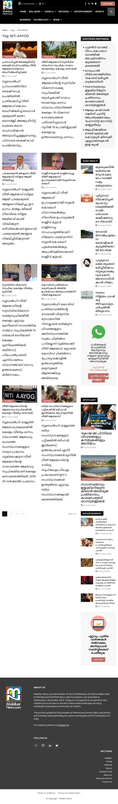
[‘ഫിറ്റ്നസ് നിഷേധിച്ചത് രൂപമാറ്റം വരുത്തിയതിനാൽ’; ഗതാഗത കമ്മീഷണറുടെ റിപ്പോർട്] (87, 198)
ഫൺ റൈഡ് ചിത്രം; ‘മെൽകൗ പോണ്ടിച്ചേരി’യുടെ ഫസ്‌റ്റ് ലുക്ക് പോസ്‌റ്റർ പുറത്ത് (105, 545)
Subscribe (107, 3)
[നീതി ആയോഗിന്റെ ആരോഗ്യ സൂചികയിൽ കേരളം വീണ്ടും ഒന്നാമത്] (19, 394)
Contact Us (63, 725)
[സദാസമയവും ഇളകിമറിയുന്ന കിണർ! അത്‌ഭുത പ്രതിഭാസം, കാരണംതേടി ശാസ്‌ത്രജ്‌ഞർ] (98, 468)
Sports (99, 11)
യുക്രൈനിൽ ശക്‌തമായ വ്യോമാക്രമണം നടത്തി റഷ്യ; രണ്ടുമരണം (104, 176)
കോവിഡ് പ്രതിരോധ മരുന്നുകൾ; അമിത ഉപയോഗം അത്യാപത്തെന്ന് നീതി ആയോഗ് (58, 290)
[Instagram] (89, 4)
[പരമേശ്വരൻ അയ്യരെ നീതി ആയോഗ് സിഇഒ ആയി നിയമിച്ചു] (19, 161)
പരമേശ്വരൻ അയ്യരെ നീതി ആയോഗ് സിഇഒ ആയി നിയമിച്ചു (19, 176)
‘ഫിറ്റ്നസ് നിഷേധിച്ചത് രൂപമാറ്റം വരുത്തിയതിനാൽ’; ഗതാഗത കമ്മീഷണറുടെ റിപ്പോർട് (104, 209)
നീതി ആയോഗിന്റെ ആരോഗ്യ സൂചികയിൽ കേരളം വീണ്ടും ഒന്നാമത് (17, 409)
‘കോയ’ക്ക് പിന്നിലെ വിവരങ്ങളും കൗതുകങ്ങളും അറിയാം (96, 438)
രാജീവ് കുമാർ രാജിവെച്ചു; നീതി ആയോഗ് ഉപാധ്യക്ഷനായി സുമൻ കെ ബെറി (58, 178)
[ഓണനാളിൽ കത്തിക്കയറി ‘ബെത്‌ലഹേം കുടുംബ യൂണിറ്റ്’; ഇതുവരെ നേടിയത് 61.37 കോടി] (87, 522)
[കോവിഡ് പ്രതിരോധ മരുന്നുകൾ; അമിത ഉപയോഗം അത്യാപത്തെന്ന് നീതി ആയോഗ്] (59, 272)
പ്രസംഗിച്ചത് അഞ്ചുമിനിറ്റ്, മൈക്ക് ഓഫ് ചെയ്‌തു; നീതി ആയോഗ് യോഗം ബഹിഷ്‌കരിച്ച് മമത (19, 67)
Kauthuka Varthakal (92, 479)
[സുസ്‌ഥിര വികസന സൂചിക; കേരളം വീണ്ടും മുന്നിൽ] (19, 272)
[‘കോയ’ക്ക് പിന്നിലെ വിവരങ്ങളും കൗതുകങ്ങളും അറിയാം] (98, 417)
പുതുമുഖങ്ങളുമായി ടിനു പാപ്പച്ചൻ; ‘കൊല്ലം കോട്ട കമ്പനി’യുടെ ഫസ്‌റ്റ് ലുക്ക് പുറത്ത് (105, 563)
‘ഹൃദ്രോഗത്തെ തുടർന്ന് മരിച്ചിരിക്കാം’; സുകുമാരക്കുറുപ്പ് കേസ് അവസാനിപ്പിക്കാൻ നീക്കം (104, 271)
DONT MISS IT (90, 161)
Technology (41, 19)
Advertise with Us (104, 778)
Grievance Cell (105, 771)
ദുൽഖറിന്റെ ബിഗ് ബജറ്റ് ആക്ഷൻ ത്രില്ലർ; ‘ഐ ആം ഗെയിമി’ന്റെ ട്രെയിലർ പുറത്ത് (105, 581)
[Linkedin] (92, 4)
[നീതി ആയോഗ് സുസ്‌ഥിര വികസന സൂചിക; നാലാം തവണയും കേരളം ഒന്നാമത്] (59, 49)
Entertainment (83, 11)
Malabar (34, 11)
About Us (108, 774)
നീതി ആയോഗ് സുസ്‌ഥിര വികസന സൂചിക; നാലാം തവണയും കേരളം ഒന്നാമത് (59, 65)
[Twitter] (95, 4)
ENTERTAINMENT (92, 513)
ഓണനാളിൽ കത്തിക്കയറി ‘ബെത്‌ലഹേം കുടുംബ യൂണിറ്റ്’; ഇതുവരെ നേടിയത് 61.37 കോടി (105, 525)
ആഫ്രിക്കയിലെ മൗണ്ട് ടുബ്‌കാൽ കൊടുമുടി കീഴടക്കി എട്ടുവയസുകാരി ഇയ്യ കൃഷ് (98, 137)
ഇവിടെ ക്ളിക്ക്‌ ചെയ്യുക (100, 377)
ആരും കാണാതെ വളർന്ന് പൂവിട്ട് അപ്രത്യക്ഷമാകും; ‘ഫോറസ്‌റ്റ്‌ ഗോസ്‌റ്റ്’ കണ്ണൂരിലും (98, 117)
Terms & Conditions (46, 793)
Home (23, 11)
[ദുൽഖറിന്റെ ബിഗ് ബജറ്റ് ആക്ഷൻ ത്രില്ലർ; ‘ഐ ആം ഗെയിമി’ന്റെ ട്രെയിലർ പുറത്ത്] (87, 580)
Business (25, 19)
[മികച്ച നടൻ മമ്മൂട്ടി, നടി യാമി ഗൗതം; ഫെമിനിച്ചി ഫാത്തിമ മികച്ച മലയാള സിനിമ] (87, 597)
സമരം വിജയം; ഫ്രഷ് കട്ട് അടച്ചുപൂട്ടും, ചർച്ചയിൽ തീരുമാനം (105, 302)
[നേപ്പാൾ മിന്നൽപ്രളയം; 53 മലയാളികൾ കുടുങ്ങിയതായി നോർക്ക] (87, 234)
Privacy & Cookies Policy (69, 793)
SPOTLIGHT (89, 400)
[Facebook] (85, 4)
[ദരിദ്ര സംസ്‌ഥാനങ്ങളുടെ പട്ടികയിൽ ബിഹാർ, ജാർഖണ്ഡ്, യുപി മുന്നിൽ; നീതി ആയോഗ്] (59, 394)
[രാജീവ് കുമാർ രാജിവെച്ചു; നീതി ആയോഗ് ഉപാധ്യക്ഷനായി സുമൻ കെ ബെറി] (59, 161)
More (56, 19)
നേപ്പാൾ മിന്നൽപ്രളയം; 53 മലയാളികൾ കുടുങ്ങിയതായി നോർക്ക (105, 241)
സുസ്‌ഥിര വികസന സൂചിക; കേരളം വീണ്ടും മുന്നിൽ (17, 288)
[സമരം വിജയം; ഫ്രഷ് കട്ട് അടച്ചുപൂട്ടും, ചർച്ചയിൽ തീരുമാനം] (87, 295)
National (63, 11)
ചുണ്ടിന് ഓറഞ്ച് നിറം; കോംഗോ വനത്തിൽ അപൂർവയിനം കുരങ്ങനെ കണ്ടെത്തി (96, 56)
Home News (9, 57)
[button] (111, 12)
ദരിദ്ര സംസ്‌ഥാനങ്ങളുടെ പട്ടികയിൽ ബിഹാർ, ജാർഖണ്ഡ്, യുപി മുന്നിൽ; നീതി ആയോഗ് (57, 411)
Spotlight (87, 428)
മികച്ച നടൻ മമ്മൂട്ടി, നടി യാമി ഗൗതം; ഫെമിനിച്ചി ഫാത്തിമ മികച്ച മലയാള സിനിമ (105, 599)
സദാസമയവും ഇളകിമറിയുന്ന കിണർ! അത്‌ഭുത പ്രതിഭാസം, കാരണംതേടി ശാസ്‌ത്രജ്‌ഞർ (97, 96)
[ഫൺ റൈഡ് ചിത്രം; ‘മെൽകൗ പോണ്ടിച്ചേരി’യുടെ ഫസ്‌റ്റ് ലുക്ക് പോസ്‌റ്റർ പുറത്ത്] (87, 542)
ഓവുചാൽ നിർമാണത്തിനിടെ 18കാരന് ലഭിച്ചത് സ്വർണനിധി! (98, 76)
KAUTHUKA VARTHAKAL (96, 39)
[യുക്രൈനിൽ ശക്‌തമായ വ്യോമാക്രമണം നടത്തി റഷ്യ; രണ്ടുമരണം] (87, 169)
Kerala (49, 11)
